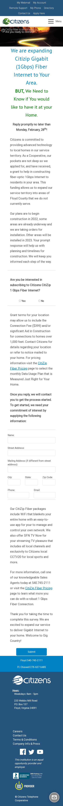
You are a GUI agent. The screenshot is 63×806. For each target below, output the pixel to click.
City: (10, 477)
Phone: (11, 490)
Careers (17, 731)
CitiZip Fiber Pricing (38, 588)
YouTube (40, 752)
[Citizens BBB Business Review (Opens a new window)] (28, 778)
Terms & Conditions (25, 739)
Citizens (15, 21)
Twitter (31, 752)
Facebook (23, 752)
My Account (39, 2)
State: (28, 477)
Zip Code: (48, 477)
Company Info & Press (26, 743)
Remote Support (18, 8)
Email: (37, 490)
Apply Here (39, 13)
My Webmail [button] (23, 2)
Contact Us (24, 13)
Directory (49, 8)
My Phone (35, 8)
